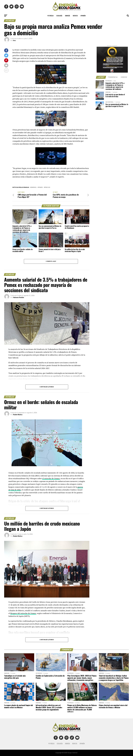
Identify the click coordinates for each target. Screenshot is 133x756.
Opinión (83, 16)
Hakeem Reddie (18, 297)
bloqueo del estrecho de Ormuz (23, 613)
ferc (14, 40)
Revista (75, 16)
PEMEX (40, 187)
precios (47, 187)
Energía (67, 16)
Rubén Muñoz (17, 414)
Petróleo (50, 16)
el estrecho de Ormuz (51, 478)
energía (33, 187)
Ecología (59, 16)
